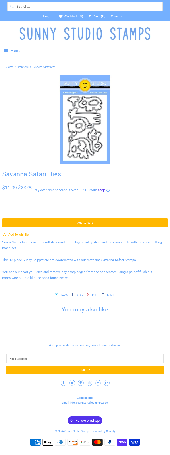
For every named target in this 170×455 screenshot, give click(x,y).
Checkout (119, 16)
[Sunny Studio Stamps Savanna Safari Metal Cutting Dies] (85, 119)
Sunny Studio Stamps (77, 431)
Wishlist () (73, 16)
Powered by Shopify (103, 431)
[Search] (11, 6)
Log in (48, 16)
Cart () (99, 16)
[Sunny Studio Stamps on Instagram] (89, 383)
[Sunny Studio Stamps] (85, 33)
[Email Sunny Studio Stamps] (107, 383)
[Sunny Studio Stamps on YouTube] (72, 383)
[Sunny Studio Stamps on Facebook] (63, 383)
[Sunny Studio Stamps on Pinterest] (81, 383)
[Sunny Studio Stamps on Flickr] (98, 383)
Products (23, 67)
